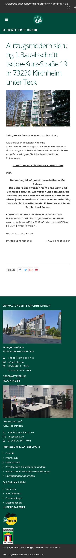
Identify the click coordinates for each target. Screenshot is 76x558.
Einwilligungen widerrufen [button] (20, 476)
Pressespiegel (13, 498)
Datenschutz (12, 462)
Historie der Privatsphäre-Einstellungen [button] (27, 471)
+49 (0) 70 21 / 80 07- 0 (21, 358)
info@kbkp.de (16, 362)
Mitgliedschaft (13, 502)
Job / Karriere (13, 493)
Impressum (12, 458)
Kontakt (9, 453)
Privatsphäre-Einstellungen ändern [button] (25, 467)
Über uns (10, 489)
